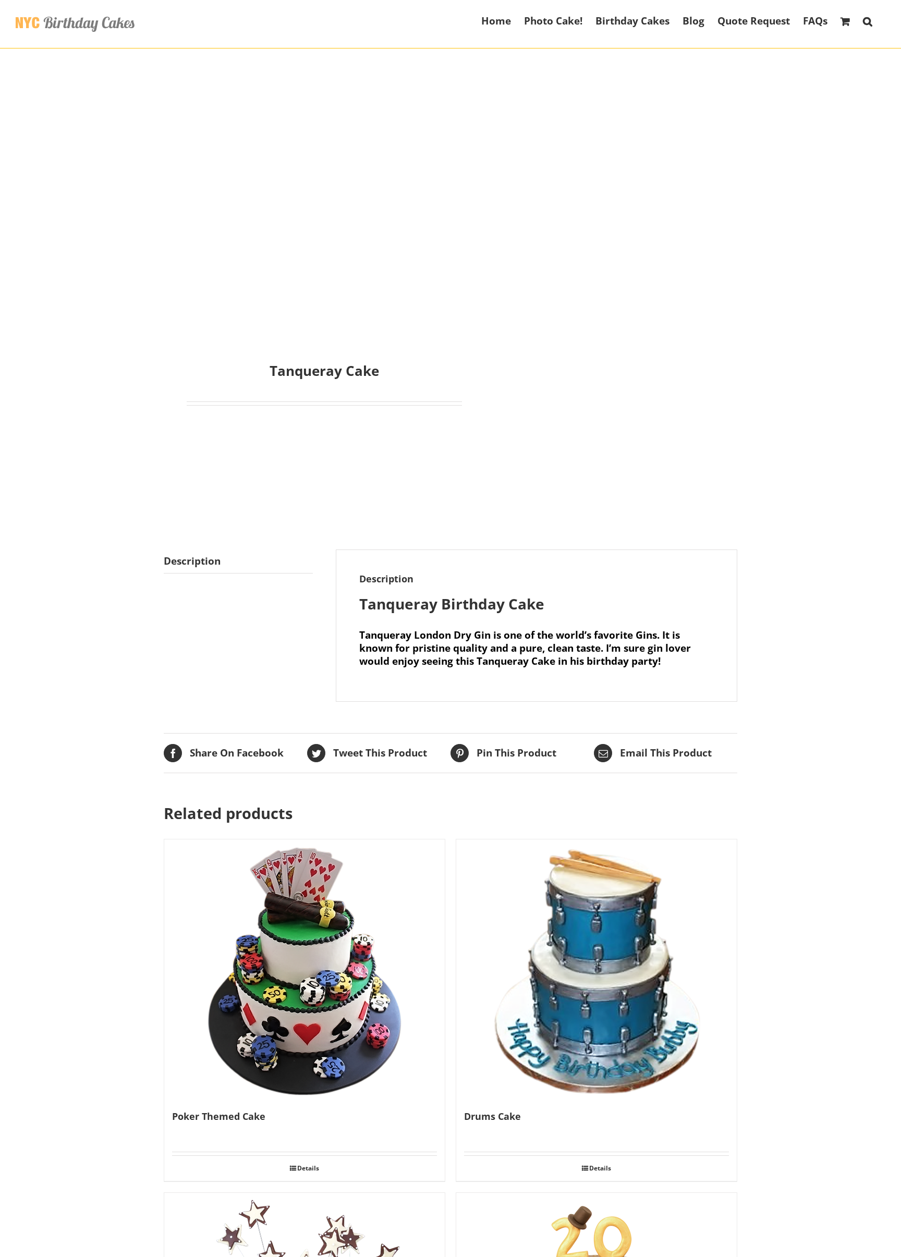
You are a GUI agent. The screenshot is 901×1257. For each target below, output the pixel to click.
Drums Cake (492, 1116)
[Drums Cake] (596, 969)
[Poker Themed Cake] (304, 969)
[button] (867, 20)
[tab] (238, 561)
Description (192, 561)
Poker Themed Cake (218, 1116)
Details (308, 1168)
